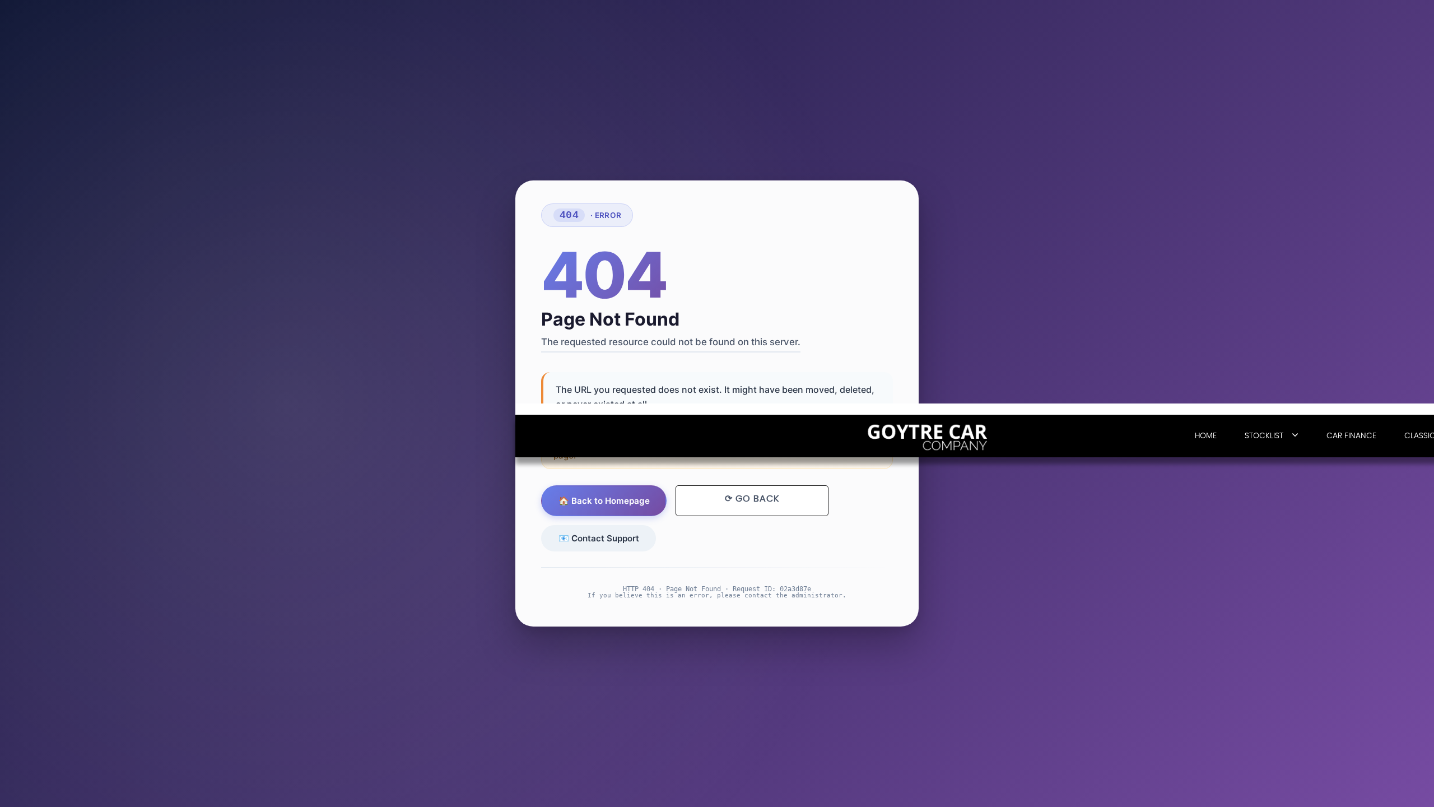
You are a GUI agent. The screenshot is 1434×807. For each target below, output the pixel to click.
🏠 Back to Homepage (604, 500)
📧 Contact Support (598, 538)
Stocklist (1264, 436)
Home (1206, 436)
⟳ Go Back (752, 498)
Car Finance (1351, 436)
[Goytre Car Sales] (930, 436)
